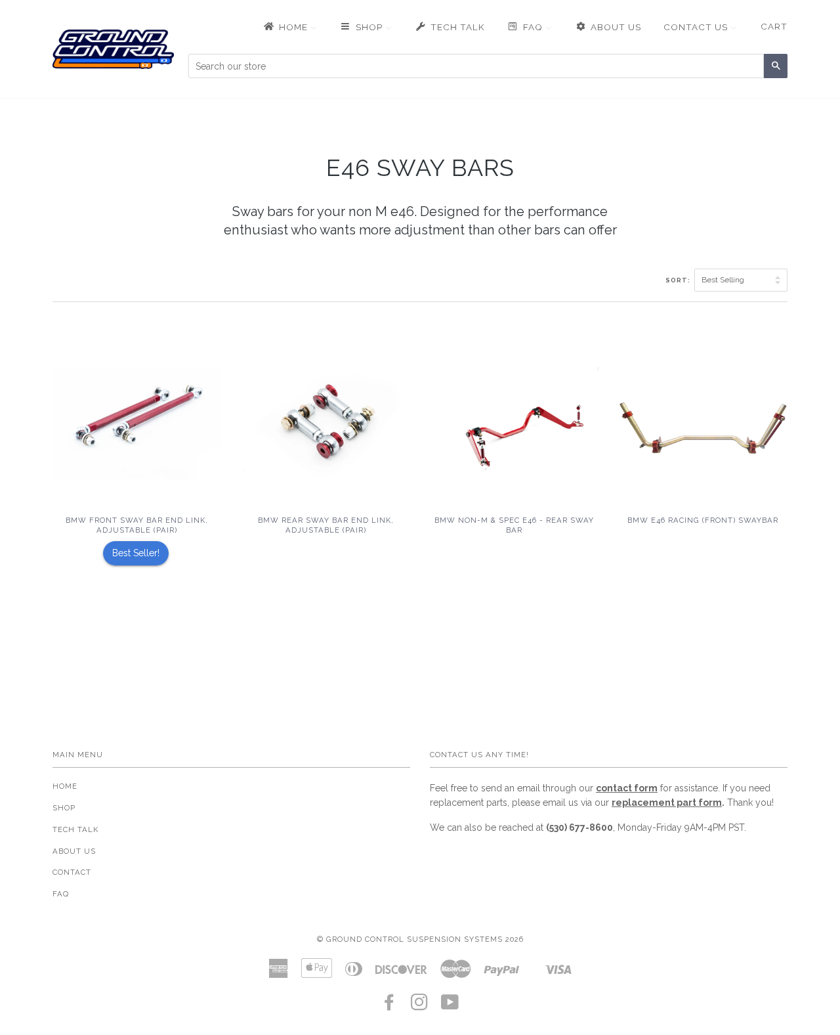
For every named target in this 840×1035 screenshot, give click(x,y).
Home (64, 786)
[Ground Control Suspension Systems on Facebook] (389, 1006)
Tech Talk (75, 829)
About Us (74, 851)
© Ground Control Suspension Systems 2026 (420, 939)
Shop (63, 807)
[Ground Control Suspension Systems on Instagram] (420, 1006)
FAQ (60, 893)
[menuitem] (289, 27)
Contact (71, 872)
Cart (774, 26)
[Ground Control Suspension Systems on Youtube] (450, 1006)
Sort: (678, 280)
